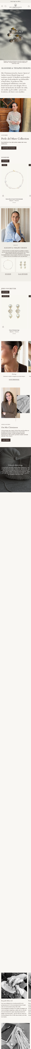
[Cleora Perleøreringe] (14, 312)
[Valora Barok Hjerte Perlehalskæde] (14, 180)
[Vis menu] (2, 6)
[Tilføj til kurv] (3, 195)
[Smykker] (23, 265)
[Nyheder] (8, 265)
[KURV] (28, 6)
